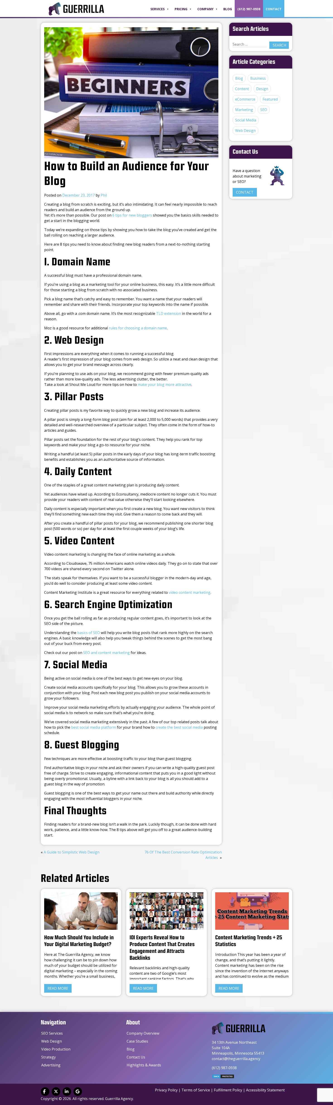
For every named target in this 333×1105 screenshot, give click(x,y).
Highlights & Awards (144, 1065)
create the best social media (179, 727)
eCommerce (245, 99)
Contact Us (136, 1057)
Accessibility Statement (265, 1090)
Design (262, 88)
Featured (270, 99)
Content (242, 88)
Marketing (244, 109)
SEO (263, 109)
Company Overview (143, 1033)
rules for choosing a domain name (138, 328)
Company (205, 9)
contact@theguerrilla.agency (236, 1058)
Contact (274, 9)
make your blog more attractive (164, 384)
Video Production (55, 1049)
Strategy (48, 1057)
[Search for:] (250, 44)
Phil (104, 195)
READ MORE (58, 988)
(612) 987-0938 (248, 9)
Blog (227, 9)
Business (258, 78)
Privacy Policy (166, 1090)
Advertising (50, 1065)
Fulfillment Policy (228, 1090)
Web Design (245, 130)
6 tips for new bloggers (132, 215)
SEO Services (52, 1033)
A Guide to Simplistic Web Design (71, 852)
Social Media (245, 120)
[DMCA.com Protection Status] (223, 1077)
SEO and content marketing (106, 652)
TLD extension (168, 313)
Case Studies (137, 1041)
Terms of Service (195, 1090)
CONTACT (244, 192)
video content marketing (189, 592)
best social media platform (93, 727)
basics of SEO (88, 632)
